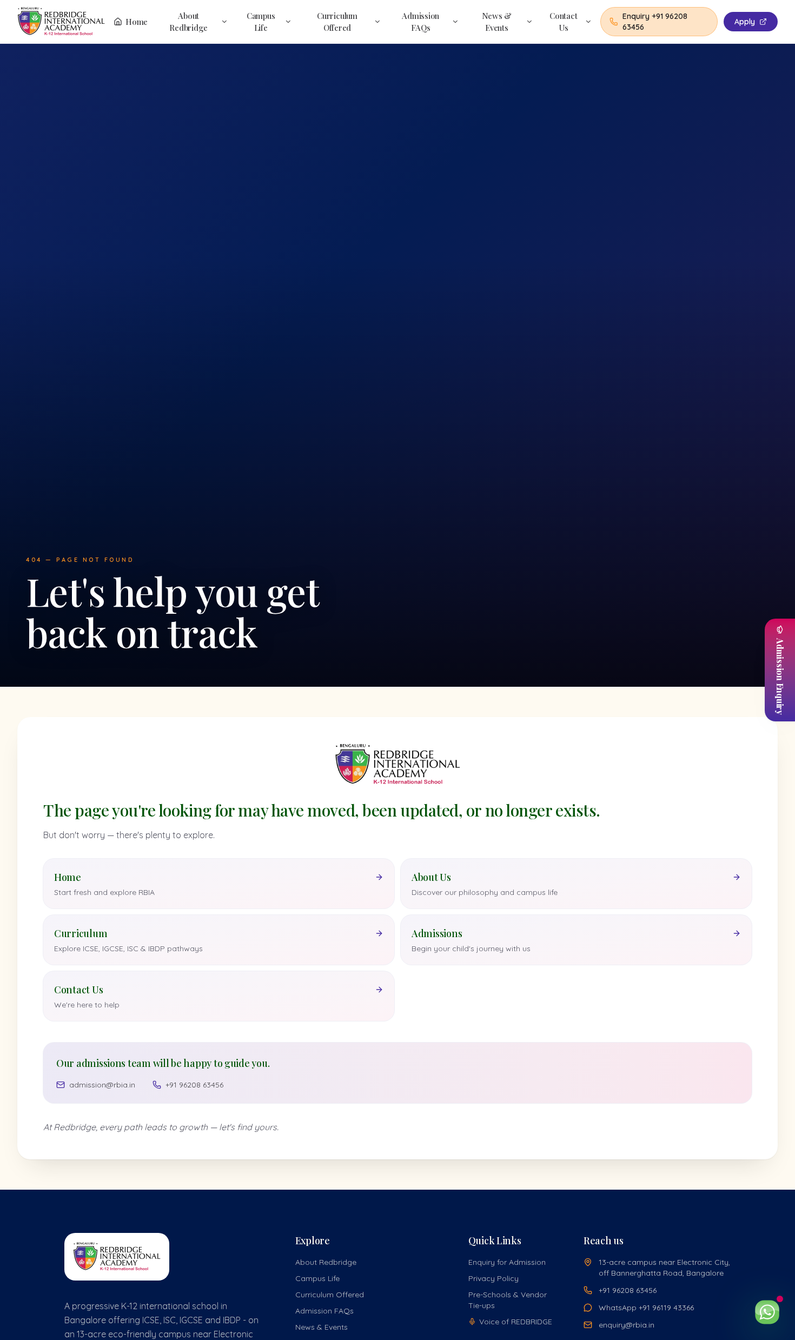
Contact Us (563, 22)
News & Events (497, 22)
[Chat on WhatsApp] (767, 1312)
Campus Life (261, 22)
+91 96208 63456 (194, 1085)
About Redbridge (188, 22)
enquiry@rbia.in (626, 1325)
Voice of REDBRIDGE (515, 1321)
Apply (744, 21)
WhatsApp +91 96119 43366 (646, 1307)
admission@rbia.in (102, 1085)
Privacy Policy (493, 1278)
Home (136, 21)
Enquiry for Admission (507, 1262)
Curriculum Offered (337, 22)
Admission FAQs (420, 22)
